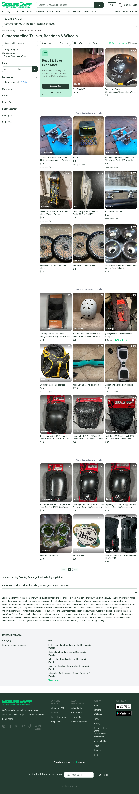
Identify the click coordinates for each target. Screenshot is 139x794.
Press (96, 746)
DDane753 (110, 206)
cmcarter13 (45, 550)
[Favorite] (101, 50)
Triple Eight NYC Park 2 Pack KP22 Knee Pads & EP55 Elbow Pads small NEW (88, 437)
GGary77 (77, 84)
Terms (96, 719)
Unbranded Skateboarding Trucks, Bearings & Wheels (69, 674)
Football (76, 11)
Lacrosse (60, 11)
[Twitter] (23, 727)
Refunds (55, 712)
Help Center (120, 11)
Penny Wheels (79, 555)
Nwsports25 (78, 329)
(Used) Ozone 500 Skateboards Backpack (118, 335)
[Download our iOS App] (125, 706)
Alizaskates (45, 206)
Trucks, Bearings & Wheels (29, 30)
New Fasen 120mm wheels (84, 265)
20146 (24, 82)
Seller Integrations (79, 721)
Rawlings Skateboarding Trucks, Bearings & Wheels (68, 667)
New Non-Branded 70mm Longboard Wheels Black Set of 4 (121, 266)
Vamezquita (111, 329)
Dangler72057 (111, 84)
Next (75, 569)
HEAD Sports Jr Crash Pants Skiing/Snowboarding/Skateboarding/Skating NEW (56, 335)
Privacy (97, 723)
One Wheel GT (79, 89)
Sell (112, 5)
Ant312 (76, 206)
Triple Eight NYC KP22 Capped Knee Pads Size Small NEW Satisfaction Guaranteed (55, 506)
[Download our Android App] (126, 713)
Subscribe (103, 775)
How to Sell (76, 712)
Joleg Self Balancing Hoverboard (87, 385)
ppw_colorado (111, 550)
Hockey (30, 11)
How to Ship (76, 717)
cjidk (75, 152)
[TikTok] (29, 727)
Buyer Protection (59, 717)
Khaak (43, 380)
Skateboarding (8, 30)
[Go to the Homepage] (17, 5)
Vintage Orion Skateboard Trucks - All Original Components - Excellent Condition (55, 159)
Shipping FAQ (57, 708)
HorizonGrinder (46, 152)
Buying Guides (38, 727)
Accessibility (100, 741)
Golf (68, 11)
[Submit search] (99, 5)
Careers (97, 710)
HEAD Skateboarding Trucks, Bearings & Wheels (67, 653)
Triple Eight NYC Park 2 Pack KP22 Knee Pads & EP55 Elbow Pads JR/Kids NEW (119, 437)
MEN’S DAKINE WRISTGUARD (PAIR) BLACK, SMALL (120, 556)
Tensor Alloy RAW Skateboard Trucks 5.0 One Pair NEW (85, 212)
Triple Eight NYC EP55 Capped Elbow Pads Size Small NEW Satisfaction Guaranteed (88, 506)
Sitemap (97, 750)
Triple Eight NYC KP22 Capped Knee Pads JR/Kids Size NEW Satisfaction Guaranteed (55, 437)
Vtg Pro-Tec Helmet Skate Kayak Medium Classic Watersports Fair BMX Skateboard (87, 335)
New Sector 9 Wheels (49, 555)
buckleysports (46, 329)
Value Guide (131, 11)
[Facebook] (10, 727)
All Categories (8, 11)
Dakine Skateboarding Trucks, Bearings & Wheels (67, 660)
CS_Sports (110, 260)
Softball (50, 11)
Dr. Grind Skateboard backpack (53, 385)
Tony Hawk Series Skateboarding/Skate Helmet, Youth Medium (120, 90)
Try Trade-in (55, 92)
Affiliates (98, 714)
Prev (64, 569)
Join (135, 5)
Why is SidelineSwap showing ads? (89, 113)
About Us (98, 705)
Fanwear (20, 11)
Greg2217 (44, 260)
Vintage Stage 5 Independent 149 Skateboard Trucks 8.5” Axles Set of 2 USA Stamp (120, 159)
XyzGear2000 (79, 380)
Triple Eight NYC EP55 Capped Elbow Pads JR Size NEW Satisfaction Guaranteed (120, 506)
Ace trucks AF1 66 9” (114, 211)
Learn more (7, 719)
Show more (53, 680)
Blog (96, 755)
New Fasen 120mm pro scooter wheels (53, 266)
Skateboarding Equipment (14, 645)
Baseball (40, 11)
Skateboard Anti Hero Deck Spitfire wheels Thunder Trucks (55, 212)
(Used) (75, 157)
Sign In (127, 5)
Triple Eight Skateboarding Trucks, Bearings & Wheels (69, 646)
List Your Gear (55, 86)
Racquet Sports (89, 11)
